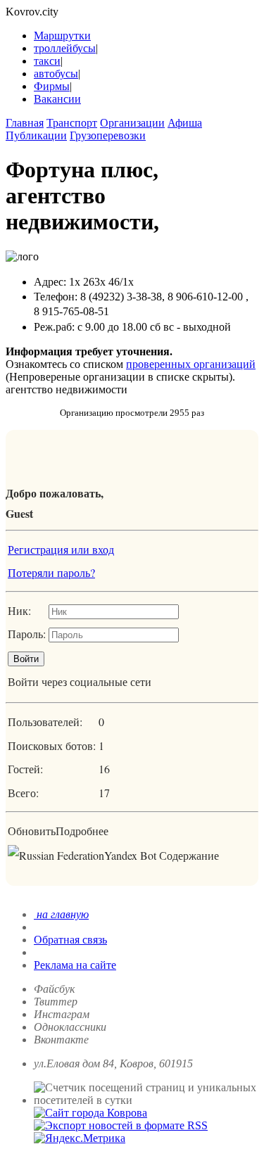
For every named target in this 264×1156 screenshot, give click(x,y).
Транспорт (71, 123)
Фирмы (52, 86)
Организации (132, 123)
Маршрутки (62, 36)
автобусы (56, 74)
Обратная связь (70, 940)
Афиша (185, 123)
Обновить (32, 830)
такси (47, 61)
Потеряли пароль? (51, 572)
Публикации (36, 135)
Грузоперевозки (108, 135)
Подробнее (82, 830)
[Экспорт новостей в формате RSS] (121, 1125)
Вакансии (57, 99)
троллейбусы (65, 48)
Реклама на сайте (75, 965)
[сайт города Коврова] (90, 1113)
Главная (25, 123)
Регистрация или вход (61, 549)
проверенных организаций (191, 364)
